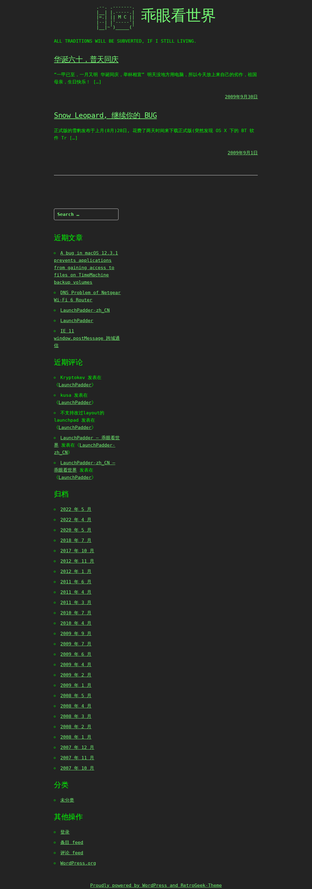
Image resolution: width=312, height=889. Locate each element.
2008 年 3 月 (75, 716)
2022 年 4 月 (75, 519)
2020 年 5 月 (75, 530)
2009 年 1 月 (75, 685)
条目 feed (71, 842)
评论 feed (71, 853)
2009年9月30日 (241, 97)
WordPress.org (78, 863)
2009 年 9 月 (75, 633)
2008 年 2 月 (75, 726)
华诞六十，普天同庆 (86, 59)
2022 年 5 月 (75, 509)
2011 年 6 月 (75, 582)
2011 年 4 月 (75, 592)
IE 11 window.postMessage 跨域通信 (87, 338)
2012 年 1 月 (75, 571)
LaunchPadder (76, 320)
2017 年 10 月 (77, 550)
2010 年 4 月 (75, 623)
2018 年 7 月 (75, 540)
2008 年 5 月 (75, 695)
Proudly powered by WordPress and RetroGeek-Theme (156, 885)
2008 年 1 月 (75, 737)
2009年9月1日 (243, 153)
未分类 (67, 800)
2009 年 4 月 (75, 664)
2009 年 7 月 (75, 644)
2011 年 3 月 (75, 602)
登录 (64, 832)
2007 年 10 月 (77, 768)
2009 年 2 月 (75, 675)
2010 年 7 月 (75, 613)
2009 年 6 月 (75, 654)
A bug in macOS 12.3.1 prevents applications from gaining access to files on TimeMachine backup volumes (86, 267)
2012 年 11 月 (77, 561)
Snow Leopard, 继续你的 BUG (105, 115)
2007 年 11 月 (77, 758)
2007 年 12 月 (77, 747)
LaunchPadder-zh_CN (85, 310)
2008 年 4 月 (75, 706)
